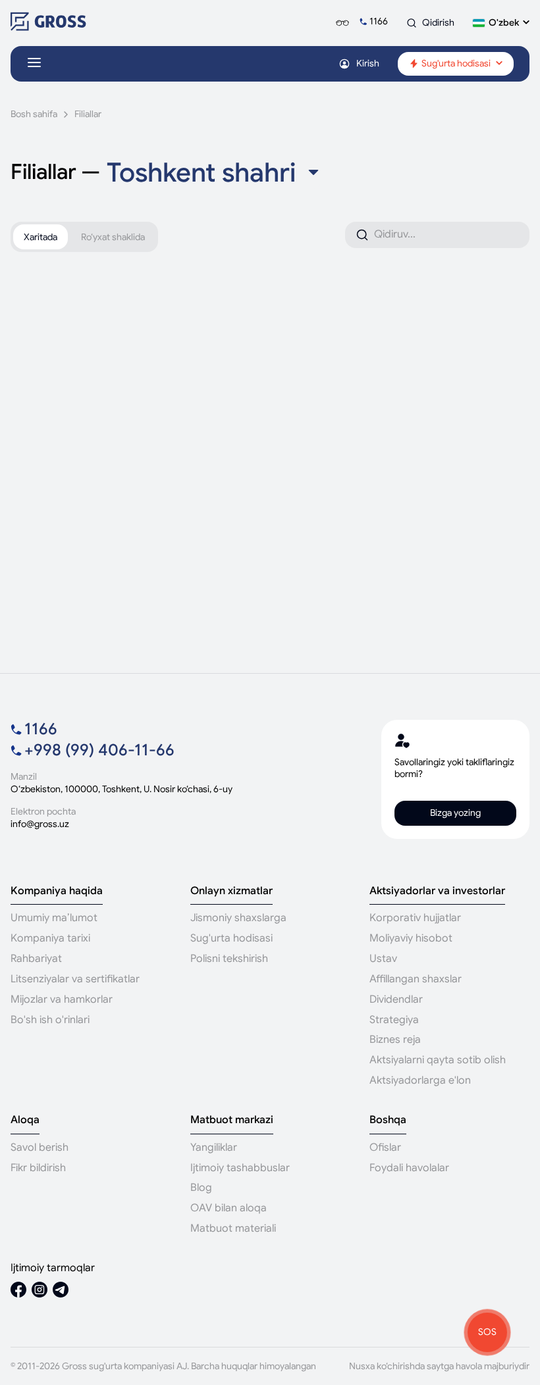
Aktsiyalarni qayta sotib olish (437, 1060)
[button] (501, 22)
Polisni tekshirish (229, 958)
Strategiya (394, 1019)
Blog (201, 1187)
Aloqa (25, 1120)
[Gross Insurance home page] (48, 27)
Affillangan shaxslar (415, 979)
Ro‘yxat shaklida (113, 237)
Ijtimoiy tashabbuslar (240, 1167)
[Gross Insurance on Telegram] (60, 1291)
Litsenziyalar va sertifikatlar (75, 979)
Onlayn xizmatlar (231, 891)
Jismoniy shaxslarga (238, 917)
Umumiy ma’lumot (54, 917)
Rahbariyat (36, 958)
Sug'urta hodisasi (231, 938)
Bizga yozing (455, 812)
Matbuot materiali (233, 1228)
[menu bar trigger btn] (34, 64)
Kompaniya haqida (57, 891)
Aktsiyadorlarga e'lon (420, 1080)
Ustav (383, 958)
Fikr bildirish (38, 1167)
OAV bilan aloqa (228, 1208)
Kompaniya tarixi (50, 938)
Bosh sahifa (34, 114)
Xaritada (40, 237)
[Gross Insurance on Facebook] (18, 1291)
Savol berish (39, 1147)
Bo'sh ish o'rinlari (50, 1019)
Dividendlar (396, 999)
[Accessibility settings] (342, 23)
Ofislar (385, 1147)
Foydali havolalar (409, 1167)
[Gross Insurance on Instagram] (39, 1291)
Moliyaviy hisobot (410, 938)
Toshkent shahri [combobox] (201, 172)
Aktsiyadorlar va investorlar (437, 891)
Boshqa (387, 1120)
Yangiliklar (213, 1147)
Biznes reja (395, 1039)
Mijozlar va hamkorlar (62, 999)
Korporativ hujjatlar (415, 917)
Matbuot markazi (231, 1120)
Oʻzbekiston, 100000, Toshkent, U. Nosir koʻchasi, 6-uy (121, 789)
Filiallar (87, 114)
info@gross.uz (40, 824)
